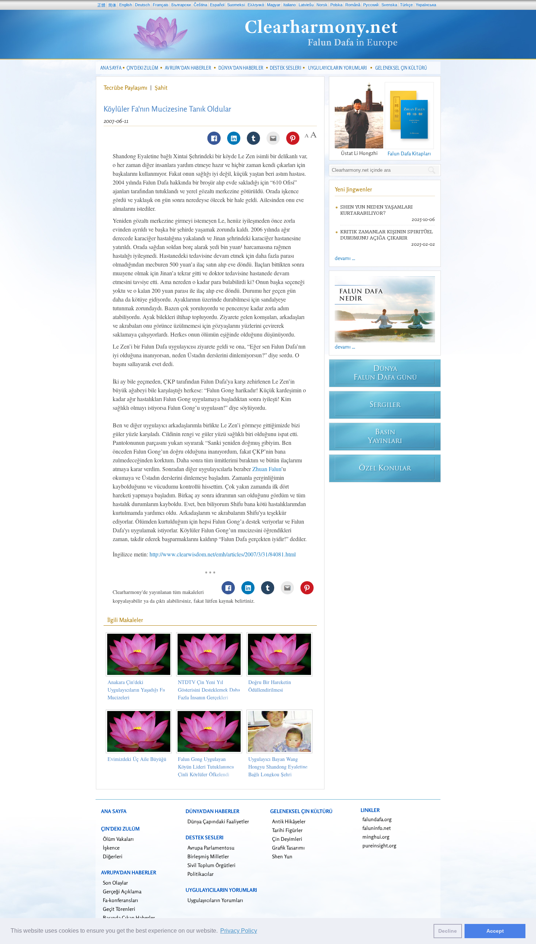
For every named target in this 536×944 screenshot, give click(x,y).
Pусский (370, 5)
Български (181, 5)
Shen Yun (282, 856)
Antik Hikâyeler (289, 821)
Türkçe (406, 5)
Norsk (321, 5)
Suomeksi (236, 5)
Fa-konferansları (120, 900)
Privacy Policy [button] (238, 931)
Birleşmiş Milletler (208, 856)
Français (160, 5)
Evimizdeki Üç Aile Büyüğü (137, 758)
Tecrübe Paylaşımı (126, 87)
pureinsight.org (379, 845)
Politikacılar (200, 874)
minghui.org (375, 837)
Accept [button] (495, 931)
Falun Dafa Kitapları (409, 153)
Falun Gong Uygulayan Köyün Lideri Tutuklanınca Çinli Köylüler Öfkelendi (206, 766)
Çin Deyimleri (287, 839)
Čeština (200, 5)
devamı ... (345, 258)
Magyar (273, 5)
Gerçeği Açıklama (122, 891)
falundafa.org (377, 819)
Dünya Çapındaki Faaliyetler (218, 821)
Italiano (289, 5)
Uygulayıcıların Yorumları (215, 900)
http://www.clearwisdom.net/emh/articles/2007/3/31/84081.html (222, 554)
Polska (336, 5)
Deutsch (142, 5)
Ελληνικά (256, 5)
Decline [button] (447, 931)
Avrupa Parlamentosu (210, 847)
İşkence (111, 847)
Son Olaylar (115, 882)
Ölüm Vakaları (118, 839)
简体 (112, 5)
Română (352, 5)
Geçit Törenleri (119, 909)
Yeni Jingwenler (353, 189)
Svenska (389, 5)
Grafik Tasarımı (288, 847)
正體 (101, 5)
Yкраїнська (426, 5)
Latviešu (306, 5)
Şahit (161, 87)
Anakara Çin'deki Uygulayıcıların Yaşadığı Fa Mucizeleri (136, 690)
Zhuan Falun (266, 469)
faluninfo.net (376, 828)
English (125, 5)
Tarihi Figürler (287, 830)
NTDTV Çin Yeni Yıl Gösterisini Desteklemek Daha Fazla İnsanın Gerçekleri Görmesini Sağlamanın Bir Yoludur (209, 697)
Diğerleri (113, 856)
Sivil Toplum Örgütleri (211, 865)
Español (217, 5)
